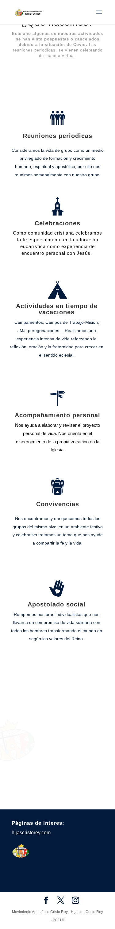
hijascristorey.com (31, 832)
